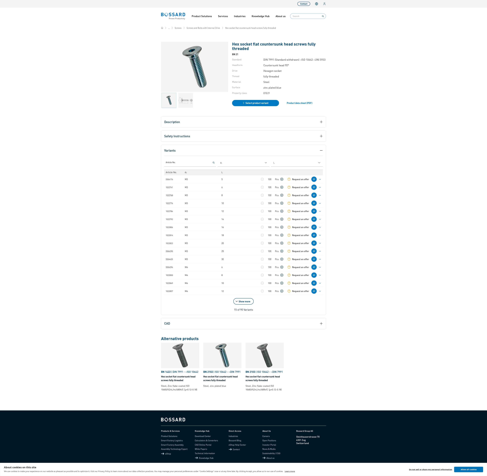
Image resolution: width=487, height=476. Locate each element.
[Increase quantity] (281, 179)
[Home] (162, 28)
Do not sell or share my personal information (430, 469)
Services (223, 16)
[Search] (323, 16)
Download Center (203, 436)
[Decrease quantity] (262, 179)
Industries (240, 16)
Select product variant (257, 102)
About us (281, 16)
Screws (178, 28)
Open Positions (269, 440)
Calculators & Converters (206, 440)
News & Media (269, 449)
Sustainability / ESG (271, 453)
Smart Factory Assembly (172, 444)
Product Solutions (202, 16)
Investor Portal (269, 444)
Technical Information (205, 453)
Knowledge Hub (260, 16)
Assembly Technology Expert (174, 449)
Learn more (290, 471)
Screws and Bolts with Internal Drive (203, 28)
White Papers (201, 449)
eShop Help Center (237, 444)
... (169, 28)
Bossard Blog (235, 440)
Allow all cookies (469, 469)
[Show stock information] (289, 179)
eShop (168, 453)
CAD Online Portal (203, 444)
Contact (303, 3)
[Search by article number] (214, 163)
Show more (244, 301)
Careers (266, 436)
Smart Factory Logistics (172, 440)
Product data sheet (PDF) (299, 102)
